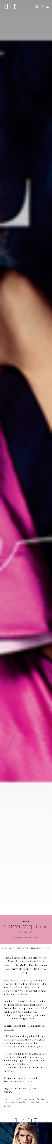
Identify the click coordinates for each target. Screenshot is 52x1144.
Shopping (26, 922)
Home (4, 948)
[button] (46, 1122)
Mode (11, 948)
